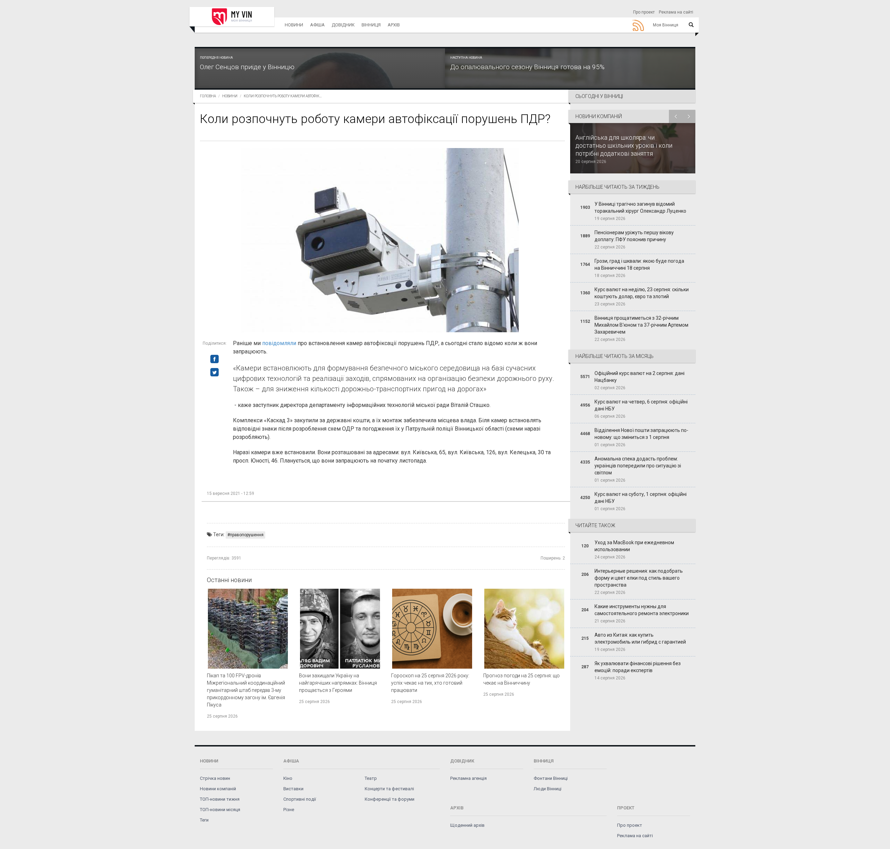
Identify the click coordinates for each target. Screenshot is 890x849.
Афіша (317, 24)
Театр (371, 778)
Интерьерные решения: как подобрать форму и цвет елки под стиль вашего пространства (638, 578)
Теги (204, 820)
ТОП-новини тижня (220, 799)
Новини (294, 24)
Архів (394, 24)
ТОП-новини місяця (220, 809)
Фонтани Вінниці (551, 778)
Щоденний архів (467, 825)
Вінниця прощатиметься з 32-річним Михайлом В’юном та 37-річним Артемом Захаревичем (641, 325)
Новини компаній (218, 788)
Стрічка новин (215, 778)
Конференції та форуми (389, 799)
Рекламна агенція (468, 778)
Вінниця (371, 24)
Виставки (293, 788)
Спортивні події (299, 799)
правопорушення (247, 534)
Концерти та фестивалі (389, 788)
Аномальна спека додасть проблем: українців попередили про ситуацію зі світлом (637, 465)
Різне (288, 809)
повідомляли (279, 343)
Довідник (343, 24)
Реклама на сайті (676, 12)
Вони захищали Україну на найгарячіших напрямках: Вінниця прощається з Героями (338, 683)
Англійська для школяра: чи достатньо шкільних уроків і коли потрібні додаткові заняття (623, 145)
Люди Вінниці (547, 788)
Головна (208, 96)
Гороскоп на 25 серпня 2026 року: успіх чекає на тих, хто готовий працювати (430, 683)
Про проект (644, 12)
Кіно (287, 778)
